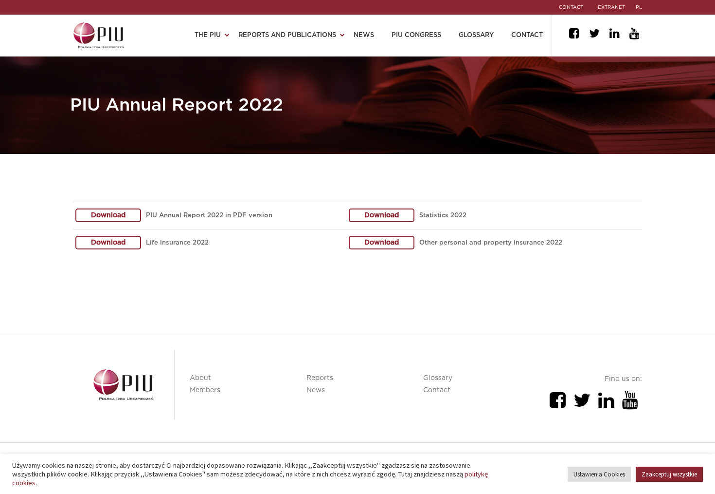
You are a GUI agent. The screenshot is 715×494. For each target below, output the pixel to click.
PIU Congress (416, 35)
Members (205, 390)
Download (108, 215)
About (200, 378)
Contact (527, 35)
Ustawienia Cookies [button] (599, 474)
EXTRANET (611, 7)
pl (639, 7)
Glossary (476, 35)
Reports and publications (287, 35)
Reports (319, 378)
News (364, 35)
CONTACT (571, 7)
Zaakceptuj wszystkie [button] (669, 474)
